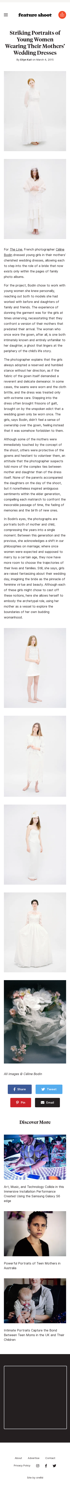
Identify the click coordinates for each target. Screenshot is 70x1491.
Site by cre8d (35, 1477)
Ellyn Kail (26, 59)
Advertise (33, 1458)
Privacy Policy (22, 1465)
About (18, 1458)
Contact (50, 1458)
